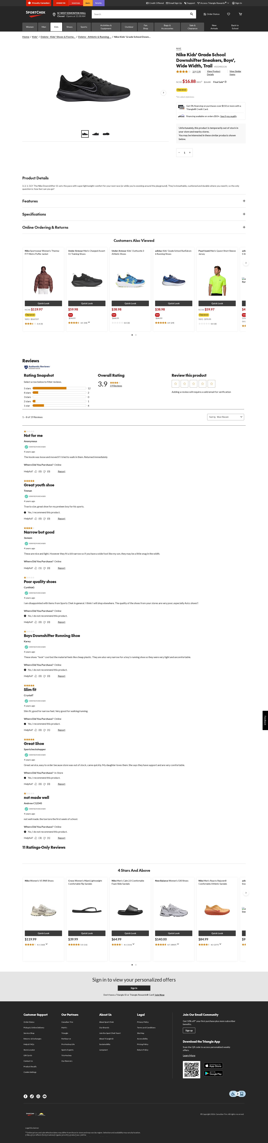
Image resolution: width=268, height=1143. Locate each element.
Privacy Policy (143, 1022)
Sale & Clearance (192, 27)
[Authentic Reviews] (37, 367)
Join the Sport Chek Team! (110, 1033)
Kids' (35, 36)
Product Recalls (30, 1066)
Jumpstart (103, 1050)
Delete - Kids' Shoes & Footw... (58, 36)
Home (25, 36)
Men (44, 27)
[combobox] (228, 417)
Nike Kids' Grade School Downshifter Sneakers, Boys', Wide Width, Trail (205, 60)
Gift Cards (28, 1055)
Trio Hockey (66, 1055)
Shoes (70, 27)
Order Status (213, 14)
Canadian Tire (67, 1022)
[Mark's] (88, 3)
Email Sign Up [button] (175, 3)
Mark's (64, 1027)
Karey (27, 641)
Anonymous (30, 441)
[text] (43, 324)
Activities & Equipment (106, 27)
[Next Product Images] (163, 93)
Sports (84, 27)
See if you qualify (228, 116)
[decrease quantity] (179, 152)
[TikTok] (32, 1096)
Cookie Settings (30, 1072)
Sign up (189, 1030)
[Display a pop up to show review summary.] (90, 323)
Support (191, 3)
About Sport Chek (106, 1022)
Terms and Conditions (146, 1027)
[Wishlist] (228, 14)
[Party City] (99, 3)
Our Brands (104, 1027)
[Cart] (240, 14)
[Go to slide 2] (95, 134)
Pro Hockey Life (68, 1044)
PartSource (66, 1039)
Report (61, 471)
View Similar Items (235, 73)
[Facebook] (25, 1096)
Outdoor (129, 27)
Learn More (189, 1055)
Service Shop (29, 1033)
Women (30, 27)
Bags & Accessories (167, 27)
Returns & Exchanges (32, 1039)
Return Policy (142, 1050)
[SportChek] (76, 3)
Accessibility (142, 1039)
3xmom (28, 537)
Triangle (64, 1033)
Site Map (140, 1033)
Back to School (235, 27)
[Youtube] (45, 1096)
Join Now (159, 994)
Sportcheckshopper (35, 749)
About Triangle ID (106, 1039)
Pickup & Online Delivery (34, 1027)
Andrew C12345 (33, 803)
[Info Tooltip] (225, 82)
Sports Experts (67, 1050)
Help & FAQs (29, 1044)
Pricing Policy (142, 1044)
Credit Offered (156, 3)
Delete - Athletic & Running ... (94, 36)
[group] (42, 314)
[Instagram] (38, 1096)
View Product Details (213, 73)
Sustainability (104, 1044)
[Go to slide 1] (85, 134)
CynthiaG (29, 587)
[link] (189, 71)
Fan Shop (145, 27)
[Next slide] (246, 263)
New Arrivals (214, 27)
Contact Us (28, 1061)
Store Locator (29, 1050)
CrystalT (29, 695)
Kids (56, 27)
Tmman (28, 490)
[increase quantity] (189, 152)
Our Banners (66, 1061)
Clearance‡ (181, 90)
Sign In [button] (238, 3)
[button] (192, 14)
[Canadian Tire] (61, 3)
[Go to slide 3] (106, 134)
